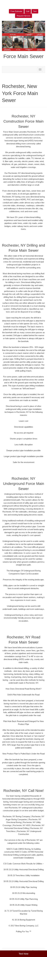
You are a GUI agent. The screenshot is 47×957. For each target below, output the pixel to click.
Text (35, 11)
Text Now (23, 953)
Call (27, 11)
